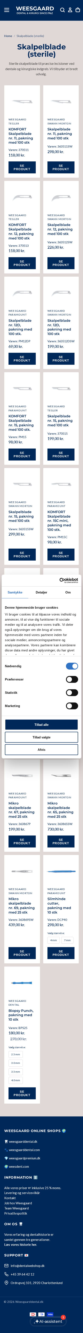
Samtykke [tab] (15, 592)
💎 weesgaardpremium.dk (22, 1158)
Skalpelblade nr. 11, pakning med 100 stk (59, 133)
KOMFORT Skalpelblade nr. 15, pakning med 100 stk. (21, 422)
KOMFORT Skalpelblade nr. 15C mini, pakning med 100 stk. (59, 521)
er (29, 1188)
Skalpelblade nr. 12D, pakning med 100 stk (59, 327)
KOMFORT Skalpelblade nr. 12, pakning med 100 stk (21, 231)
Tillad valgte (41, 737)
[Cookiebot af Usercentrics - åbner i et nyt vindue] (59, 580)
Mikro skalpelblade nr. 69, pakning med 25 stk (22, 905)
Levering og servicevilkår (22, 1193)
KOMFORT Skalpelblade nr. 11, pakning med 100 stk (21, 136)
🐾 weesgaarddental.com (22, 1150)
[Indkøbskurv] (78, 10)
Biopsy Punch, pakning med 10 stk (21, 1015)
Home (8, 36)
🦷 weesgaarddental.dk (20, 1141)
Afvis (41, 749)
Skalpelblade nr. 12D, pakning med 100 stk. (20, 327)
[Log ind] (70, 10)
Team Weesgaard (16, 1208)
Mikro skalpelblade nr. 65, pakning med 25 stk (60, 810)
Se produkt (22, 167)
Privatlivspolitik (15, 1213)
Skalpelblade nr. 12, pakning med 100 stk (60, 229)
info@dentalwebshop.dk (27, 1266)
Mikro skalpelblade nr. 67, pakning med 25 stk (21, 810)
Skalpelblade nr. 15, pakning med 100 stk (60, 420)
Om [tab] (68, 592)
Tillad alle (41, 724)
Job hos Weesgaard (18, 1203)
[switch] (72, 679)
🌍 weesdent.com (16, 1166)
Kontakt (10, 1198)
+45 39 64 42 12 (22, 1274)
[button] (7, 10)
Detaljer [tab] (41, 592)
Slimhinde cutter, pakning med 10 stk (59, 905)
